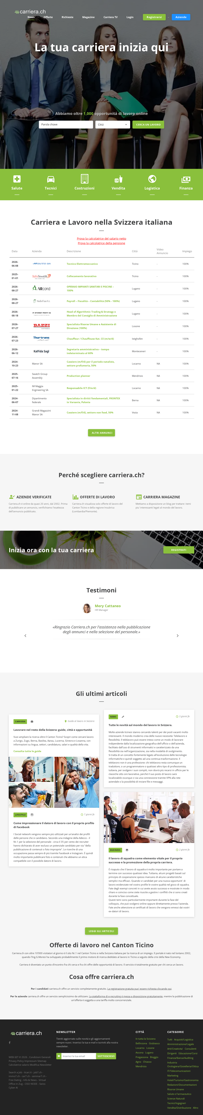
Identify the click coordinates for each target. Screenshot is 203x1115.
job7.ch (38, 1072)
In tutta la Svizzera (145, 1038)
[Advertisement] (101, 82)
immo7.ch (14, 1076)
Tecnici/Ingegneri (176, 1103)
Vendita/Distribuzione (179, 1107)
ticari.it (28, 1072)
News (113, 716)
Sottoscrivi (106, 1056)
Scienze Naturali (176, 1098)
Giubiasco (154, 1043)
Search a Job (15, 1072)
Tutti (169, 1039)
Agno (138, 1061)
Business (115, 850)
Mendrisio (141, 1066)
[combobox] (112, 125)
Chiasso (147, 1061)
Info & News (30, 1080)
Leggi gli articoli (101, 931)
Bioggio (154, 1057)
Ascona (139, 1052)
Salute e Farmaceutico (179, 1093)
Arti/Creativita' (175, 1048)
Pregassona (142, 1057)
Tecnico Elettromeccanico (82, 263)
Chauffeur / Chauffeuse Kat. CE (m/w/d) (90, 338)
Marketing (172, 1075)
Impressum (30, 1060)
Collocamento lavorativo (81, 276)
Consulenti (190, 1048)
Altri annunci (102, 432)
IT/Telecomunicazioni (178, 1070)
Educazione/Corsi (188, 1053)
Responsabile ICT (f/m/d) (81, 388)
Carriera (20, 721)
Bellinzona (141, 1043)
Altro (195, 1107)
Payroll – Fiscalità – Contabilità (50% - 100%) (93, 301)
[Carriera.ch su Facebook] (9, 1042)
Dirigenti (172, 1053)
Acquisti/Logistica (183, 1039)
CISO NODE (31, 1083)
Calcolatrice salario (19, 1064)
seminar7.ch (38, 1076)
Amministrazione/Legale (180, 1044)
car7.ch (26, 1076)
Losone (150, 1047)
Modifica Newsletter (41, 1064)
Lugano (149, 1052)
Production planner (78, 375)
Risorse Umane (175, 1089)
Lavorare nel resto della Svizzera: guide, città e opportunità (52, 730)
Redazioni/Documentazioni (182, 1084)
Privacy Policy (16, 1060)
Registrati (178, 549)
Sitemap (41, 1060)
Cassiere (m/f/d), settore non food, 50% (90, 412)
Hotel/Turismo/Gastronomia (182, 1080)
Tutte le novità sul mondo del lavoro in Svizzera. (140, 725)
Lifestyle (20, 814)
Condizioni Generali (40, 1057)
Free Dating (15, 1080)
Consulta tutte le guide (27, 751)
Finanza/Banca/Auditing (180, 1057)
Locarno (140, 1047)
